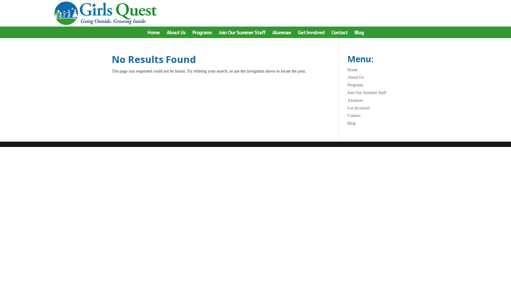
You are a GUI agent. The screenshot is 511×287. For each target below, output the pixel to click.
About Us (176, 33)
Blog (359, 33)
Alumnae (281, 33)
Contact (339, 33)
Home (153, 33)
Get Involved (311, 33)
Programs (202, 33)
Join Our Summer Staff (242, 33)
